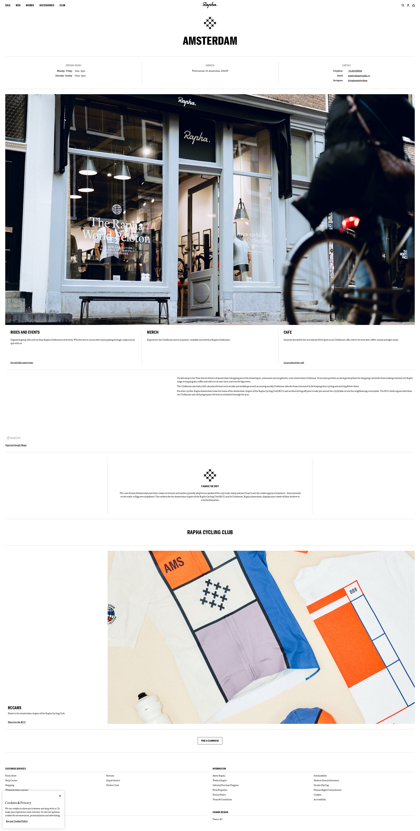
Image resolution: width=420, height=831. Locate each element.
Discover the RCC (17, 722)
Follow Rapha (12, 812)
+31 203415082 (355, 71)
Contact (346, 65)
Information (219, 769)
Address (210, 65)
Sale (7, 5)
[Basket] (413, 5)
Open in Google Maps (16, 445)
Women (30, 5)
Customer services (15, 769)
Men (18, 5)
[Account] (408, 5)
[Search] (402, 5)
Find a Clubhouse (210, 740)
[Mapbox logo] (13, 438)
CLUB (62, 5)
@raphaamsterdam (357, 80)
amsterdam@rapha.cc (359, 75)
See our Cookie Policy (17, 821)
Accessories (46, 5)
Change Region (220, 812)
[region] (89, 408)
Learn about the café (294, 362)
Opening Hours (73, 65)
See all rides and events (21, 362)
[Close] (60, 795)
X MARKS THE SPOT (210, 486)
